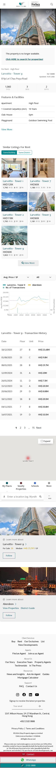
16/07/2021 (6, 414)
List (43, 641)
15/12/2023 (6, 386)
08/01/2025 (6, 365)
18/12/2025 (6, 349)
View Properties (11, 607)
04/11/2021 (6, 407)
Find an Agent (19, 653)
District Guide (28, 607)
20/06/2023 (6, 391)
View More (29, 262)
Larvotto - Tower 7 (40, 181)
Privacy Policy (18, 728)
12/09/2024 (6, 373)
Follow (9, 555)
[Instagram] (18, 694)
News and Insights (16, 674)
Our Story (10, 662)
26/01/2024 (6, 380)
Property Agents (43, 662)
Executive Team (24, 662)
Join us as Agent (36, 653)
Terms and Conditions (35, 728)
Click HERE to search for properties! (24, 59)
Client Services (28, 638)
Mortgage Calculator (28, 677)
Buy (13, 641)
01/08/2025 (6, 357)
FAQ (21, 686)
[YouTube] (37, 694)
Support (28, 683)
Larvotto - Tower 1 (13, 181)
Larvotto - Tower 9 (13, 248)
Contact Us (31, 686)
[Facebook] (24, 694)
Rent (20, 641)
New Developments (28, 644)
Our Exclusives (31, 641)
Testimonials (21, 665)
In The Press (35, 665)
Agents (28, 650)
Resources (28, 671)
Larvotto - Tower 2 (13, 215)
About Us (28, 659)
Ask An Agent (33, 674)
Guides (46, 674)
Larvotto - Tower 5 (40, 215)
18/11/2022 (6, 399)
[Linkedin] (30, 694)
